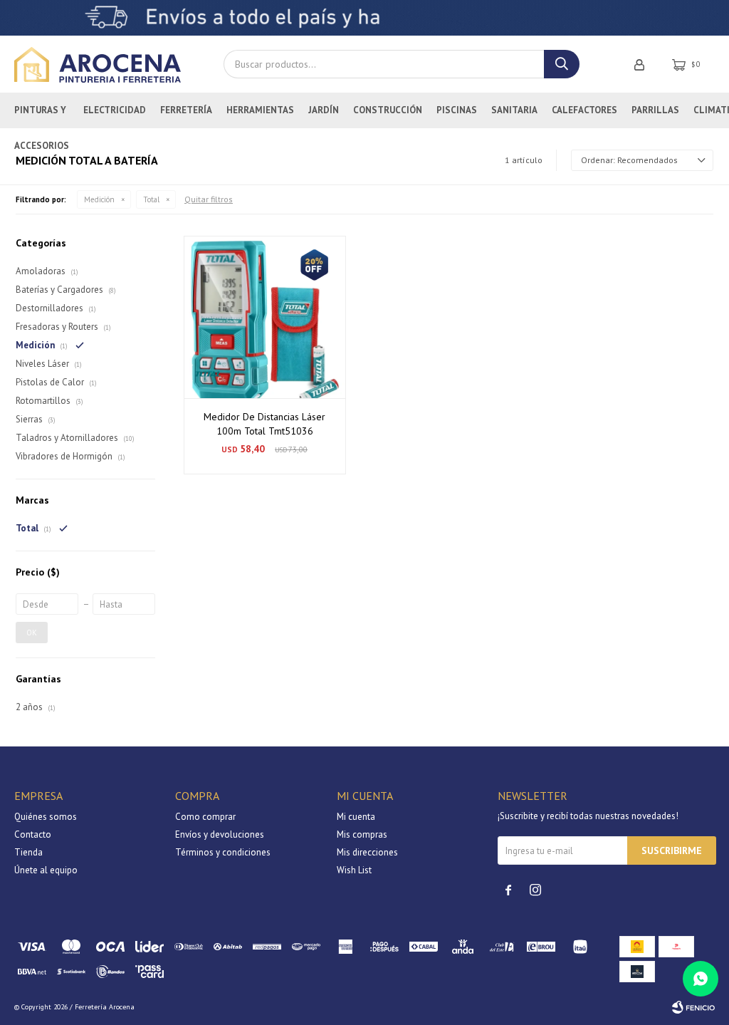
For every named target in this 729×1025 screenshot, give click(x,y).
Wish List (354, 870)
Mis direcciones (367, 852)
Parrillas (655, 110)
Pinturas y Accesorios (41, 116)
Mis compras (362, 834)
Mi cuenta (356, 817)
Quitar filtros (208, 199)
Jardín (323, 110)
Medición (99, 199)
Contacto (32, 834)
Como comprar (205, 817)
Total (151, 199)
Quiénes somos (45, 817)
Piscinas (456, 110)
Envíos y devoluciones (219, 834)
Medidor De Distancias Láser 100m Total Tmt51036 (264, 423)
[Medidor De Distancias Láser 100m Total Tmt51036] (265, 317)
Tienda (28, 852)
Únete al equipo (46, 870)
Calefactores (584, 110)
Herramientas (260, 110)
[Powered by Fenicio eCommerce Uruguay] (693, 1007)
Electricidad (114, 110)
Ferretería (186, 110)
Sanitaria (514, 110)
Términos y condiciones (223, 852)
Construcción (387, 110)
